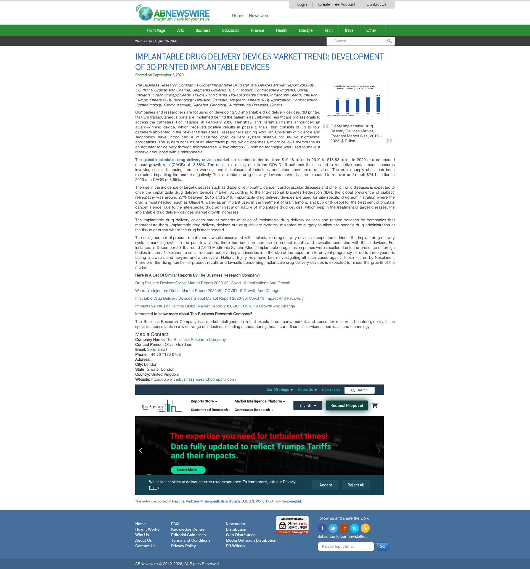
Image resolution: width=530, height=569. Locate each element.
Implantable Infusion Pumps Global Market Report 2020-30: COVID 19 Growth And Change (215, 306)
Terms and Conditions (190, 540)
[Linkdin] (343, 528)
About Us (143, 540)
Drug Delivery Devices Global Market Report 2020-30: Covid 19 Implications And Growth (212, 283)
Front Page (156, 30)
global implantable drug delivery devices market (186, 159)
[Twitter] (333, 528)
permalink (294, 501)
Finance (257, 30)
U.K (244, 501)
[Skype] (354, 528)
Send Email (157, 349)
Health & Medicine (185, 501)
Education (230, 30)
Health (281, 30)
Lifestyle (306, 30)
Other (371, 30)
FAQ (175, 524)
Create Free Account (336, 4)
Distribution (236, 529)
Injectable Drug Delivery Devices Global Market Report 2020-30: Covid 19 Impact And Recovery (219, 298)
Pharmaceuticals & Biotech (220, 501)
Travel (349, 30)
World (260, 501)
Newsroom (259, 15)
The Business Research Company (196, 339)
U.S (251, 501)
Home (237, 15)
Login (302, 4)
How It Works (147, 529)
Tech (329, 30)
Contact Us (376, 4)
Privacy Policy (183, 546)
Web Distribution (241, 535)
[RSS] (365, 528)
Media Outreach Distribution (251, 540)
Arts (180, 30)
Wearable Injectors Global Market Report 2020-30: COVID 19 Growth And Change (207, 290)
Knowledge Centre (188, 529)
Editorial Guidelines (188, 535)
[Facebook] (322, 528)
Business (203, 30)
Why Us (142, 535)
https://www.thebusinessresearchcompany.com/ (194, 379)
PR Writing (235, 546)
